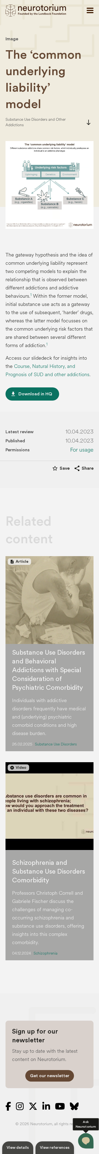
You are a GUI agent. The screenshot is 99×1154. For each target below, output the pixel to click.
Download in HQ (31, 394)
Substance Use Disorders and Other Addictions (36, 122)
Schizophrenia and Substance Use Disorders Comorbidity (48, 872)
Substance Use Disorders (56, 744)
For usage (82, 450)
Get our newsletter (49, 1076)
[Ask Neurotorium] (86, 1141)
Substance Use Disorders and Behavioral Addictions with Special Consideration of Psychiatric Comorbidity (48, 670)
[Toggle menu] (90, 10)
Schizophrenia (45, 953)
